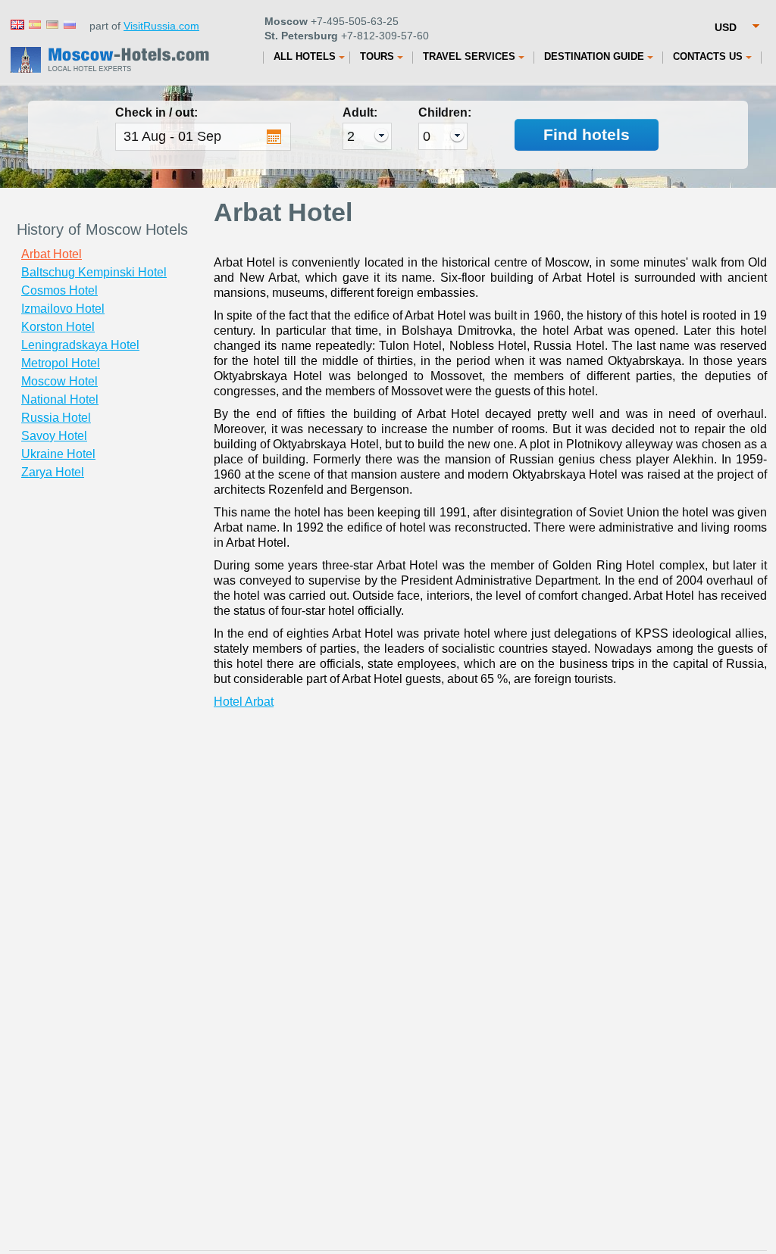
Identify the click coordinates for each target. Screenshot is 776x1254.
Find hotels (586, 134)
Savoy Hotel (54, 435)
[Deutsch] (51, 24)
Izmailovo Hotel (63, 308)
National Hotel (60, 399)
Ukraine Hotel (58, 454)
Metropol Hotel (60, 363)
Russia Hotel (56, 417)
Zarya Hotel (52, 472)
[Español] (34, 24)
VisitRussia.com (161, 26)
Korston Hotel (58, 326)
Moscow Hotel (59, 381)
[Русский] (69, 24)
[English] (17, 24)
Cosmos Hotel (59, 290)
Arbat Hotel (51, 254)
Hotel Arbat (244, 701)
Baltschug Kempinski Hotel (94, 272)
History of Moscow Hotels (102, 229)
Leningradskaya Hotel (80, 344)
